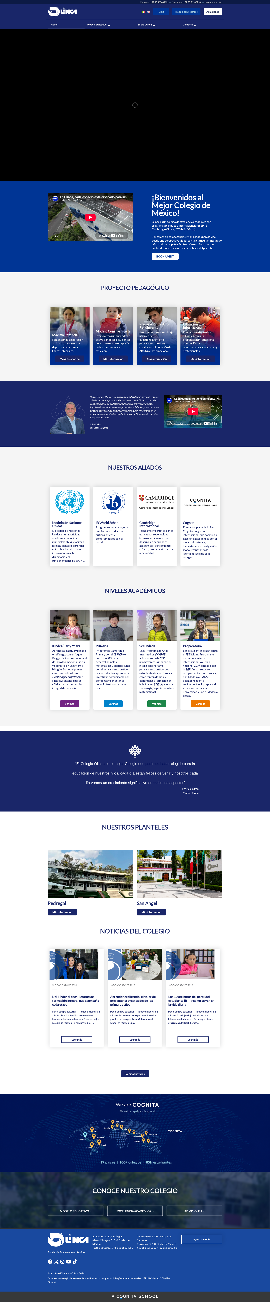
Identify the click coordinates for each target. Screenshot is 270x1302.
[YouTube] (68, 1261)
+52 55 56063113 (146, 1247)
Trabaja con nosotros (186, 11)
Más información (70, 358)
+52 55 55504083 (123, 1247)
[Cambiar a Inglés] (148, 11)
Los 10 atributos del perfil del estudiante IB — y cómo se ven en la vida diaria (191, 1000)
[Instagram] (62, 1261)
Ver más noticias (135, 1074)
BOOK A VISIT (165, 256)
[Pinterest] (75, 1261)
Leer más (77, 1039)
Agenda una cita (213, 2)
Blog (161, 11)
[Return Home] (62, 11)
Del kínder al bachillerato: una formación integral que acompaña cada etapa (75, 1000)
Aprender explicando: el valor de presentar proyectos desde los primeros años (133, 1000)
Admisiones (212, 11)
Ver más (69, 703)
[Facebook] (50, 1261)
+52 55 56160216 (102, 1247)
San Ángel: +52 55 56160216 (186, 2)
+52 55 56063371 (168, 1247)
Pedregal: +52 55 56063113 (154, 2)
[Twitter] (56, 1261)
